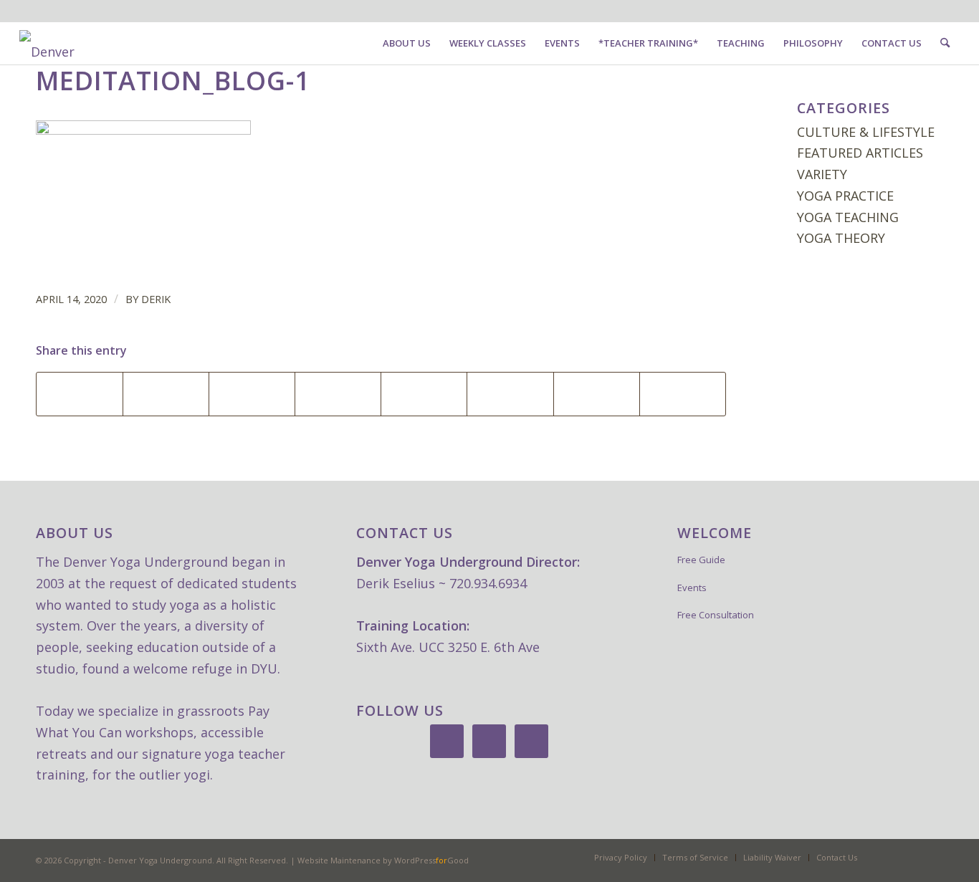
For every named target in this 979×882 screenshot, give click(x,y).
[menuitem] (406, 42)
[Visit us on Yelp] (682, 394)
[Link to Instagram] (44, 10)
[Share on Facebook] (80, 394)
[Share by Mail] (596, 394)
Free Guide (701, 559)
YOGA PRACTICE (845, 195)
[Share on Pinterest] (252, 394)
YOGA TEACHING (848, 217)
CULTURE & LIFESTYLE (866, 131)
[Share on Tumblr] (424, 394)
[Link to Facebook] (23, 10)
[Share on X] (166, 394)
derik (156, 299)
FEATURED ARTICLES (860, 152)
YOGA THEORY (841, 237)
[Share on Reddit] (510, 394)
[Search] (945, 42)
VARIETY (822, 174)
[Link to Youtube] (66, 10)
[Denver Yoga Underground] (126, 47)
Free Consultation (715, 614)
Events (692, 587)
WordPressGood (431, 860)
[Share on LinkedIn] (338, 394)
